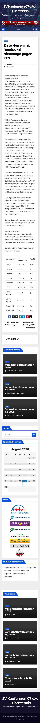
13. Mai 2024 (11, 684)
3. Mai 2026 (11, 615)
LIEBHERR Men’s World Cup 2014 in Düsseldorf (29, 324)
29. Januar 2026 (13, 638)
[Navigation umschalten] (18, 29)
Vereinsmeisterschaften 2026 (19, 366)
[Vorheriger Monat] (6, 449)
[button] (33, 29)
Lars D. (9, 64)
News (5, 41)
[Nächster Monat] (34, 449)
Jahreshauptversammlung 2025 (19, 410)
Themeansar (20, 719)
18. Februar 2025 (13, 661)
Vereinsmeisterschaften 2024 (19, 679)
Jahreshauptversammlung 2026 (19, 388)
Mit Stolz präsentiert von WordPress (14, 716)
